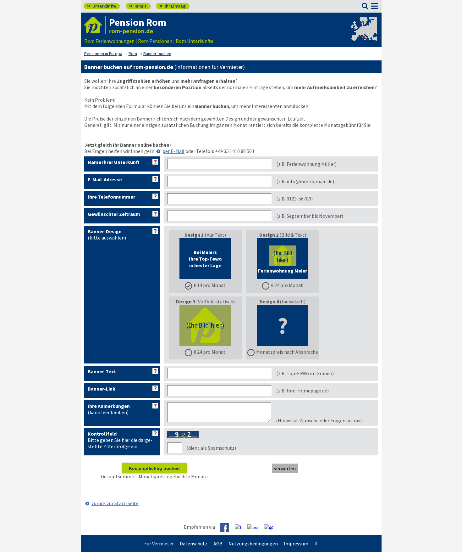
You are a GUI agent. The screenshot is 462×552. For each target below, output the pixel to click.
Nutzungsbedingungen (253, 543)
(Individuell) (287, 326)
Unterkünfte (101, 6)
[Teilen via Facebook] (227, 527)
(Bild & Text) (282, 260)
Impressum (296, 543)
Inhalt (137, 6)
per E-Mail (173, 151)
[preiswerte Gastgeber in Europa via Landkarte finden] (363, 34)
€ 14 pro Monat (210, 285)
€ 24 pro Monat (287, 285)
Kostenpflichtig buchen (154, 468)
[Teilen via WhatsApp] (255, 527)
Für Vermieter (159, 543)
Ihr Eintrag (172, 6)
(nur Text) (205, 260)
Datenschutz (193, 543)
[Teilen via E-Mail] (271, 527)
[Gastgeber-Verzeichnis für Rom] (95, 25)
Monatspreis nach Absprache (287, 352)
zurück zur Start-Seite (115, 503)
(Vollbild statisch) (205, 326)
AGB (218, 543)
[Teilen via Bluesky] (240, 527)
